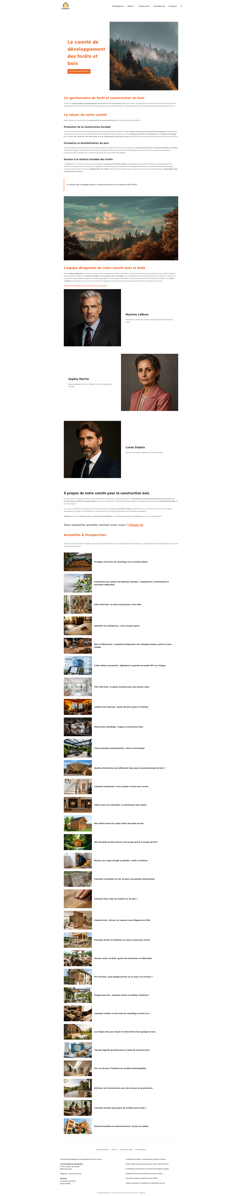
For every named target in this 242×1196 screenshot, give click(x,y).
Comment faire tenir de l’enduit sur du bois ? (115, 899)
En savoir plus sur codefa (79, 71)
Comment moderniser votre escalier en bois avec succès (121, 786)
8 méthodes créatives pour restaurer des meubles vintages (147, 1169)
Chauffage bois (118, 6)
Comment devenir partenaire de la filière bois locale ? (120, 1108)
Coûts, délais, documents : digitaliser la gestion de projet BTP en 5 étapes (130, 665)
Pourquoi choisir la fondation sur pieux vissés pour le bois (122, 940)
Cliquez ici (135, 525)
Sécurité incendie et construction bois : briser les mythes (121, 1126)
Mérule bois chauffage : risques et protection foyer (118, 727)
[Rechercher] (181, 6)
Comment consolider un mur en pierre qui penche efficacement (124, 879)
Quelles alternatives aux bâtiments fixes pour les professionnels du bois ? (129, 768)
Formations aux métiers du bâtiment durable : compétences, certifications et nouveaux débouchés (131, 583)
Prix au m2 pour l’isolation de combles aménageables (120, 1068)
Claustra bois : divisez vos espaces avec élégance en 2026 (122, 920)
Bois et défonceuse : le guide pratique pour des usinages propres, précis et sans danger (132, 645)
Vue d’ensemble (140, 1149)
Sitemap (142, 1193)
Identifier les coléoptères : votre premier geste (116, 626)
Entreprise (173, 6)
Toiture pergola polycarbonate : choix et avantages (119, 748)
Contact (114, 1149)
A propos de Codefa (126, 1149)
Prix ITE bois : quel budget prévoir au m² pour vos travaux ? (123, 977)
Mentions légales (102, 1149)
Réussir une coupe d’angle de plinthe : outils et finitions (121, 860)
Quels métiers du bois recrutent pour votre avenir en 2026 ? (147, 1164)
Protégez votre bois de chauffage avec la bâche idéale (121, 562)
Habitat (130, 6)
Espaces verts (144, 6)
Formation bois (159, 6)
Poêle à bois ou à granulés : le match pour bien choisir (120, 805)
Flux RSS (135, 1193)
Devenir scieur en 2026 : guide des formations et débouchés (123, 958)
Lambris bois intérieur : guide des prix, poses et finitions (121, 707)
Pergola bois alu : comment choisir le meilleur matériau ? (121, 995)
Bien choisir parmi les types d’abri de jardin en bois (119, 823)
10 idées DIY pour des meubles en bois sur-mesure (144, 1173)
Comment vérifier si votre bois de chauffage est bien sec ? (122, 1013)
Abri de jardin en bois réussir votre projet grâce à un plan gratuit (125, 842)
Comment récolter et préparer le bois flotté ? (142, 1178)
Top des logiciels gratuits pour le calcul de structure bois (122, 1050)
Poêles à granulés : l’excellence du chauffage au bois (145, 1183)
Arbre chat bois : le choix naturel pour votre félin (117, 604)
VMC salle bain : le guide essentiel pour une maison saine (121, 687)
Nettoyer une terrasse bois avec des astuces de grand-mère (123, 1088)
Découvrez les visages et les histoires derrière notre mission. (85, 286)
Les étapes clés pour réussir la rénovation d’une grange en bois (125, 1032)
